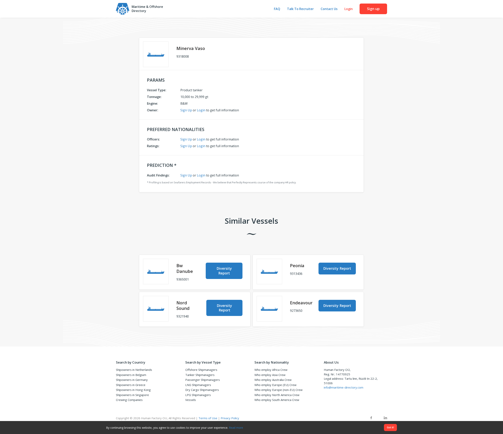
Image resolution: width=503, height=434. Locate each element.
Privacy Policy (230, 418)
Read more (236, 427)
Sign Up (186, 110)
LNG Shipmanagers (198, 385)
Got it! (390, 427)
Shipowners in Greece (130, 385)
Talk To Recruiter (300, 9)
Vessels (190, 400)
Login (348, 9)
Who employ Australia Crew (273, 380)
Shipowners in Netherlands (134, 370)
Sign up (373, 8)
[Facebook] (371, 418)
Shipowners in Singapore (132, 395)
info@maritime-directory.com (343, 387)
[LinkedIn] (385, 418)
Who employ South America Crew (276, 400)
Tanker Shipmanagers (200, 375)
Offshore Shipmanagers (201, 370)
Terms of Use (207, 418)
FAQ (277, 9)
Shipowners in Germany (132, 380)
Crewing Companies (129, 400)
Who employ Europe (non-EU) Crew (278, 390)
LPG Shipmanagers (198, 395)
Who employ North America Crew (276, 395)
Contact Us (329, 9)
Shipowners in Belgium (131, 375)
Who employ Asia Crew (269, 375)
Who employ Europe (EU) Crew (275, 385)
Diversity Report (224, 270)
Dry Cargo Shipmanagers (202, 390)
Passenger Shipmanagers (202, 380)
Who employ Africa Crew (270, 370)
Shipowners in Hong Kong (133, 390)
